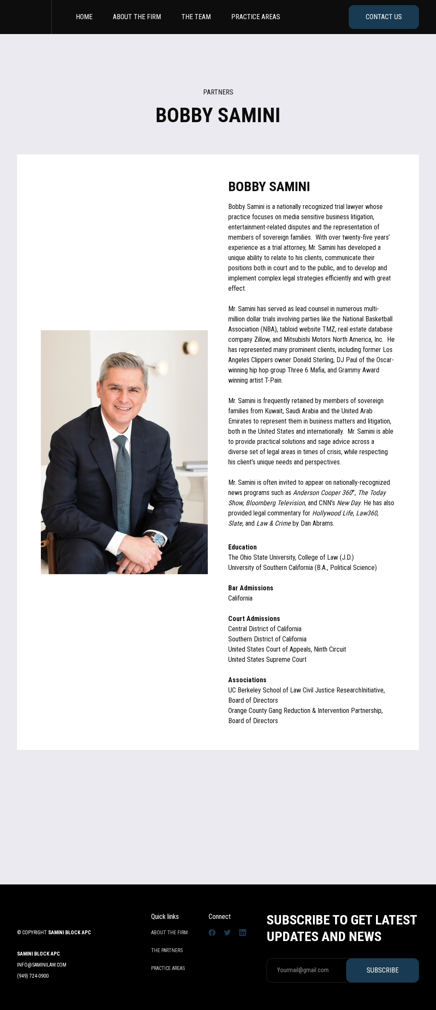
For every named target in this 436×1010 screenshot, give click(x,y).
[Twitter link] (227, 932)
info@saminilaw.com (41, 965)
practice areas (255, 17)
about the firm (137, 17)
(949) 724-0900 (33, 976)
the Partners (167, 950)
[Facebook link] (212, 932)
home (84, 17)
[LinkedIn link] (242, 932)
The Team (196, 17)
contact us (384, 17)
